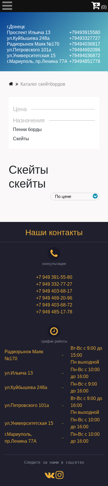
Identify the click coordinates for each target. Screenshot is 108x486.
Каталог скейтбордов (42, 84)
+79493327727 (84, 38)
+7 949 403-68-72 (54, 304)
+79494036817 (84, 44)
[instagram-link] (59, 476)
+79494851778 (84, 61)
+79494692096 (84, 49)
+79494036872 (84, 55)
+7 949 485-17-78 (54, 311)
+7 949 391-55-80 (54, 277)
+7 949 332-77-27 (54, 284)
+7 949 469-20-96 (54, 298)
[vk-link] (49, 476)
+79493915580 (84, 32)
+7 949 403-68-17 (54, 291)
